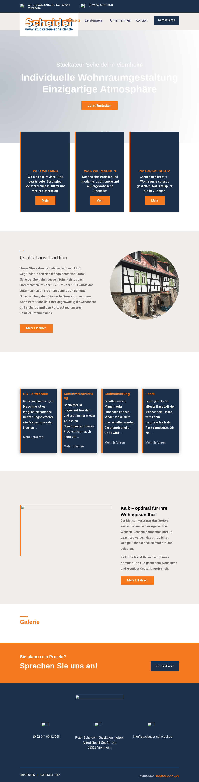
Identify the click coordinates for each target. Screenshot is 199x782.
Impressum (28, 775)
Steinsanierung (117, 394)
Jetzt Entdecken (99, 106)
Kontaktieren (166, 20)
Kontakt (141, 20)
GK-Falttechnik (35, 394)
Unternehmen (120, 20)
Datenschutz (50, 775)
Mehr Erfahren (36, 328)
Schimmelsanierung (78, 396)
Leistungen (93, 20)
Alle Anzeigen (163, 375)
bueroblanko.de (167, 775)
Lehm (150, 394)
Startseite (73, 20)
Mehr (45, 200)
